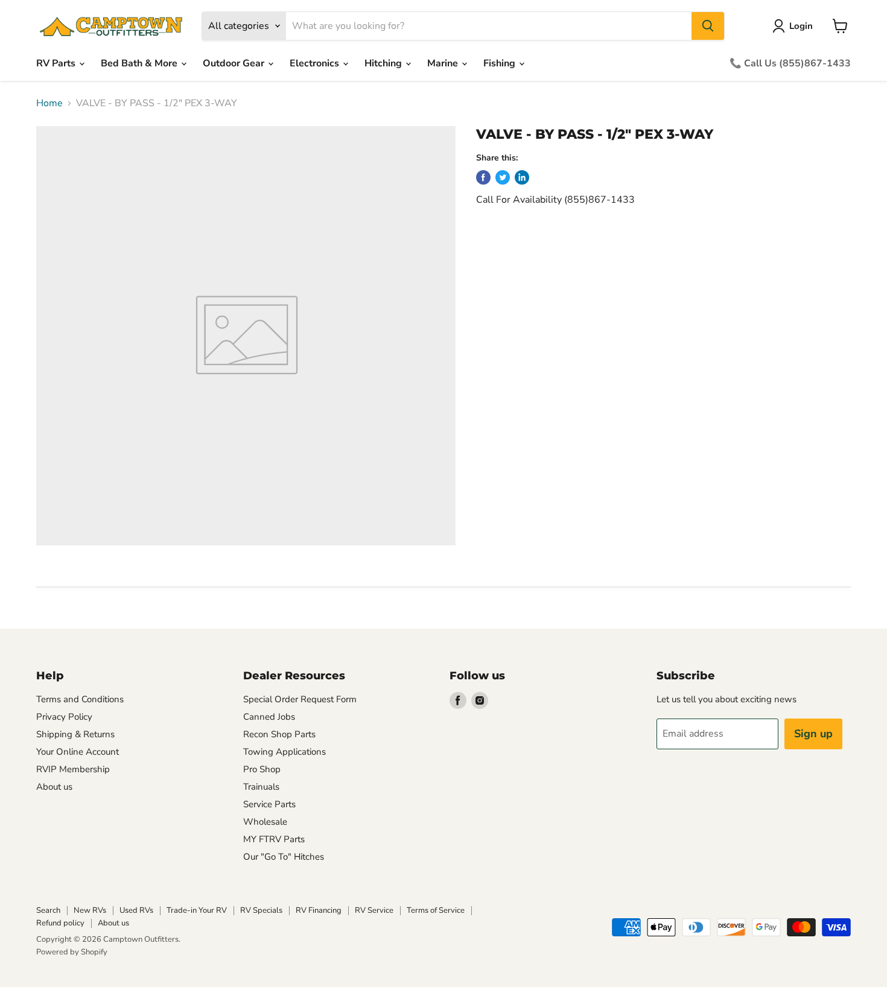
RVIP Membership (73, 769)
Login (801, 26)
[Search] (707, 26)
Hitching (384, 63)
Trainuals (261, 787)
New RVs (90, 910)
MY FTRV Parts (274, 839)
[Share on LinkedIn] (522, 177)
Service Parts (269, 804)
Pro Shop (262, 769)
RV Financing (319, 910)
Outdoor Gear (235, 63)
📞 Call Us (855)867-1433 (790, 63)
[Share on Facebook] (483, 177)
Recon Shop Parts (279, 734)
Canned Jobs (269, 717)
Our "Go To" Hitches (283, 857)
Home (49, 103)
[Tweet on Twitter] (502, 177)
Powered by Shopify (71, 952)
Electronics (316, 63)
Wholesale (265, 822)
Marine (443, 63)
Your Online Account (77, 752)
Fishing (500, 63)
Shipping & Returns (75, 734)
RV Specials (261, 910)
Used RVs (136, 910)
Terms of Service (436, 910)
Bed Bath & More (140, 63)
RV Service (374, 910)
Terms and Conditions (80, 699)
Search (48, 910)
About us (54, 787)
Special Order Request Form (300, 699)
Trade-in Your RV (197, 910)
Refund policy (60, 923)
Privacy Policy (64, 717)
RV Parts (57, 63)
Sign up (813, 733)
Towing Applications (284, 752)
